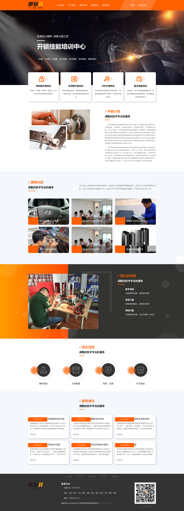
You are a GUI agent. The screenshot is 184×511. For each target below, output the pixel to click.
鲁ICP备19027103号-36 (105, 503)
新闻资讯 (94, 5)
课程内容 (83, 5)
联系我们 (106, 5)
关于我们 (72, 5)
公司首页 (60, 5)
